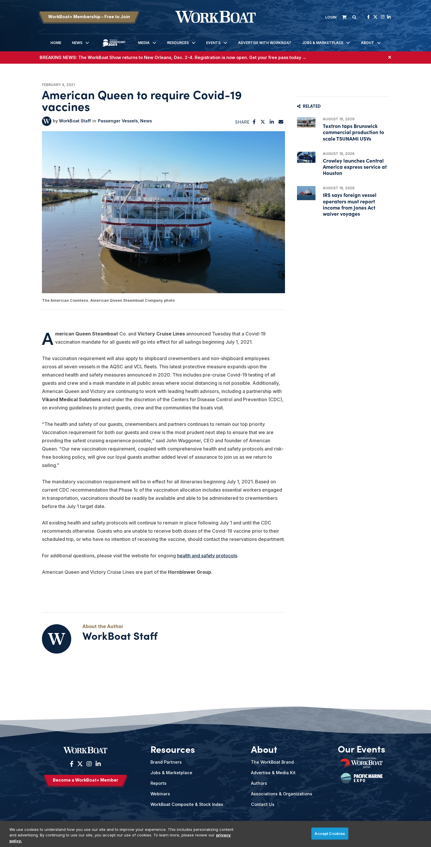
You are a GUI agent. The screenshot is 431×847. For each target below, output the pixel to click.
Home (55, 43)
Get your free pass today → (277, 57)
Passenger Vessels (118, 120)
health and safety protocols (207, 556)
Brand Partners (166, 762)
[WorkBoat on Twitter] (375, 16)
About (367, 43)
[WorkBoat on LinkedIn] (389, 16)
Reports (158, 783)
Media (144, 43)
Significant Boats (114, 47)
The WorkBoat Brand (272, 762)
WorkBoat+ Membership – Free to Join (89, 16)
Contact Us (262, 804)
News (77, 43)
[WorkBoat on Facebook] (368, 16)
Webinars (160, 793)
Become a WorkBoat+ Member (85, 779)
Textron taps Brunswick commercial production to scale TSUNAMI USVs (353, 132)
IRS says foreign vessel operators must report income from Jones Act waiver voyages (349, 204)
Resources (178, 43)
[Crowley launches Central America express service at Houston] (306, 157)
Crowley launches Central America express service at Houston (355, 166)
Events (213, 43)
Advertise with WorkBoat (264, 43)
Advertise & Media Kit (273, 772)
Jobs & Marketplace (322, 43)
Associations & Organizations (281, 793)
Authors (259, 783)
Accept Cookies (330, 833)
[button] (254, 121)
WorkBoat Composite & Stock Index (186, 804)
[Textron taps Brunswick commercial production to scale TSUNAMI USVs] (306, 122)
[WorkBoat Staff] (46, 121)
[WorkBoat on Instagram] (383, 16)
